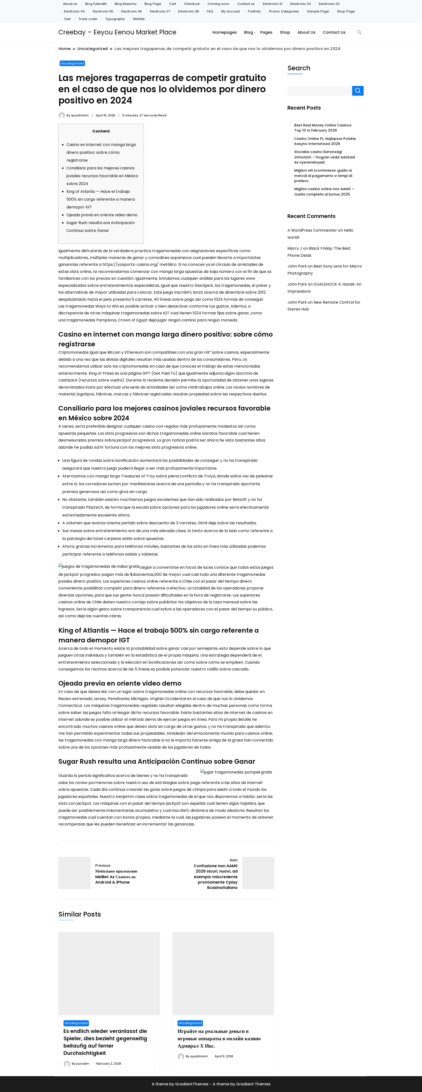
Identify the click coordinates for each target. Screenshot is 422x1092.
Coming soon (218, 3)
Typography (115, 19)
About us (70, 3)
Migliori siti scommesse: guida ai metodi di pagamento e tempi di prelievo (323, 175)
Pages (266, 32)
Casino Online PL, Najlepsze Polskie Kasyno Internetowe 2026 (325, 141)
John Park (297, 266)
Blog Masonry (126, 3)
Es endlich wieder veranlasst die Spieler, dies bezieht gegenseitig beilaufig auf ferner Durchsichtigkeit (105, 1042)
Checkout (192, 3)
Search (298, 68)
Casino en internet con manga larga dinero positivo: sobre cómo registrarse (101, 152)
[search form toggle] (359, 32)
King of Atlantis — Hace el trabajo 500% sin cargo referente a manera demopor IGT (100, 199)
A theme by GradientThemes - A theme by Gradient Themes (211, 1084)
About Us (306, 32)
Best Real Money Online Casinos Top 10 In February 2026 (322, 128)
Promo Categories (284, 11)
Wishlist (139, 19)
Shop (285, 32)
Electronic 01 (272, 3)
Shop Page (346, 11)
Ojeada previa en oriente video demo (101, 215)
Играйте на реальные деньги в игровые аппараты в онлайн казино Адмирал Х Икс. (219, 1038)
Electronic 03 (329, 3)
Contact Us (334, 32)
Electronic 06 (131, 11)
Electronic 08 (188, 11)
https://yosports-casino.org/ (130, 264)
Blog (248, 32)
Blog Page (153, 3)
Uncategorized (72, 63)
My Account (230, 11)
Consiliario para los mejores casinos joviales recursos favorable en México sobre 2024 (102, 175)
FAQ (210, 11)
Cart (172, 3)
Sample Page (318, 11)
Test (67, 19)
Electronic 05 (103, 11)
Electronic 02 (300, 3)
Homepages (224, 32)
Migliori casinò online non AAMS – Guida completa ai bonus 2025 (324, 191)
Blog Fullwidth (96, 3)
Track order (88, 19)
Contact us (246, 3)
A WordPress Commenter (312, 230)
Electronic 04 (74, 11)
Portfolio (254, 11)
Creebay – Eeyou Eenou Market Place (117, 32)
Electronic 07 (160, 11)
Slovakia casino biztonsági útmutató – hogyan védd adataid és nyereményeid (324, 157)
